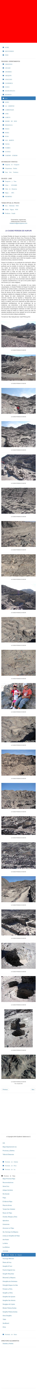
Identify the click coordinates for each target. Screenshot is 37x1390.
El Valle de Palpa (7, 1201)
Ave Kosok (6, 1239)
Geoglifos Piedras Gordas (10, 1312)
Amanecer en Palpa (8, 1228)
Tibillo (4, 1319)
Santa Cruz (6, 1186)
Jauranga (5, 1251)
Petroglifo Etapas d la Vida (10, 1285)
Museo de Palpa (7, 1213)
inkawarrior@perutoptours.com (18, 223)
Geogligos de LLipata (9, 1304)
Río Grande (6, 1194)
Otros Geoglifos (7, 1315)
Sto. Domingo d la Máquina (10, 1232)
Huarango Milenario (8, 1258)
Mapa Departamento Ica (10, 1147)
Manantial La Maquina (9, 1277)
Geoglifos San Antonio (9, 1300)
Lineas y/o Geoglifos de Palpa (11, 1236)
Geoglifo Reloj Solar (8, 1274)
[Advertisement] (18, 21)
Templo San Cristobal (9, 1209)
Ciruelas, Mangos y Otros (10, 1217)
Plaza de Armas (7, 1205)
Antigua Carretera (8, 1190)
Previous (5, 1089)
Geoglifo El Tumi (7, 1266)
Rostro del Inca (7, 1262)
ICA (4, 1143)
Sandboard (6, 1323)
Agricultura (6, 1220)
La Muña (5, 1243)
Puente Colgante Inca (9, 1270)
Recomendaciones (8, 1182)
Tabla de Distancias (8, 1154)
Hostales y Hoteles (8, 1343)
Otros (4, 1327)
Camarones (6, 1224)
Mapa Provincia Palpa (9, 1179)
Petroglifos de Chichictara (10, 1281)
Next (33, 1089)
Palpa (4, 1198)
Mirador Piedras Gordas (9, 1308)
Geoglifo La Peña (8, 1293)
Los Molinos (6, 1247)
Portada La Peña (7, 1289)
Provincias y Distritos (8, 1150)
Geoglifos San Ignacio (9, 1296)
